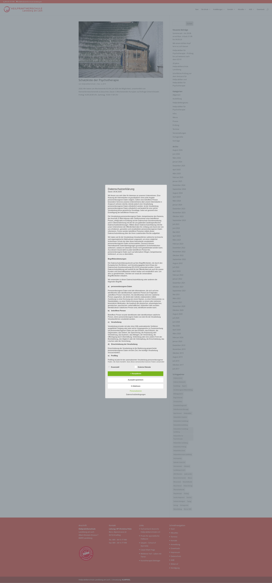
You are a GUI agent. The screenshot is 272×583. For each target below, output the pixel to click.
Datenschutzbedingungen (136, 394)
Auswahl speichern (135, 380)
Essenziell (115, 367)
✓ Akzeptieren (135, 374)
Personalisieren (136, 391)
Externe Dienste (144, 367)
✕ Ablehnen (135, 386)
